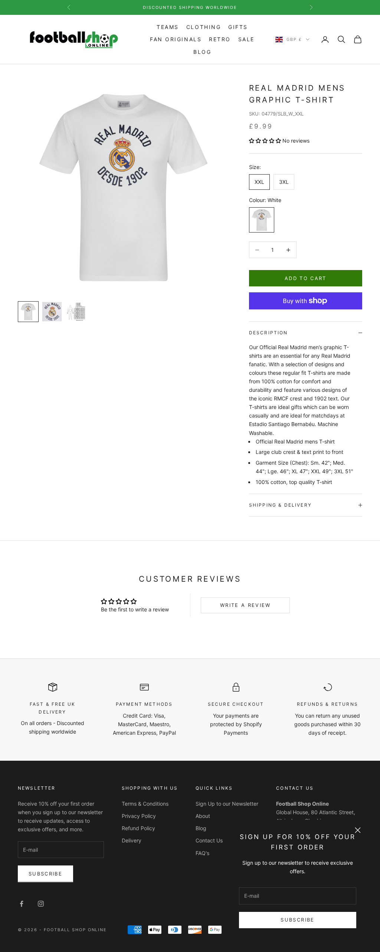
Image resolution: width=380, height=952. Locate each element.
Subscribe (297, 920)
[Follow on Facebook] (21, 903)
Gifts (238, 27)
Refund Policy (138, 828)
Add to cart (306, 278)
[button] (265, 140)
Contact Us (209, 840)
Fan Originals (176, 39)
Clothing (203, 27)
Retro (220, 39)
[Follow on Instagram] (41, 903)
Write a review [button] (245, 605)
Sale (246, 39)
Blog (202, 52)
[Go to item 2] (52, 311)
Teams (168, 27)
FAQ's (202, 853)
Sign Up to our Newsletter (227, 803)
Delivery (131, 840)
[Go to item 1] (28, 311)
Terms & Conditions (145, 803)
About (203, 816)
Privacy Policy (139, 816)
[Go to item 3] (75, 311)
